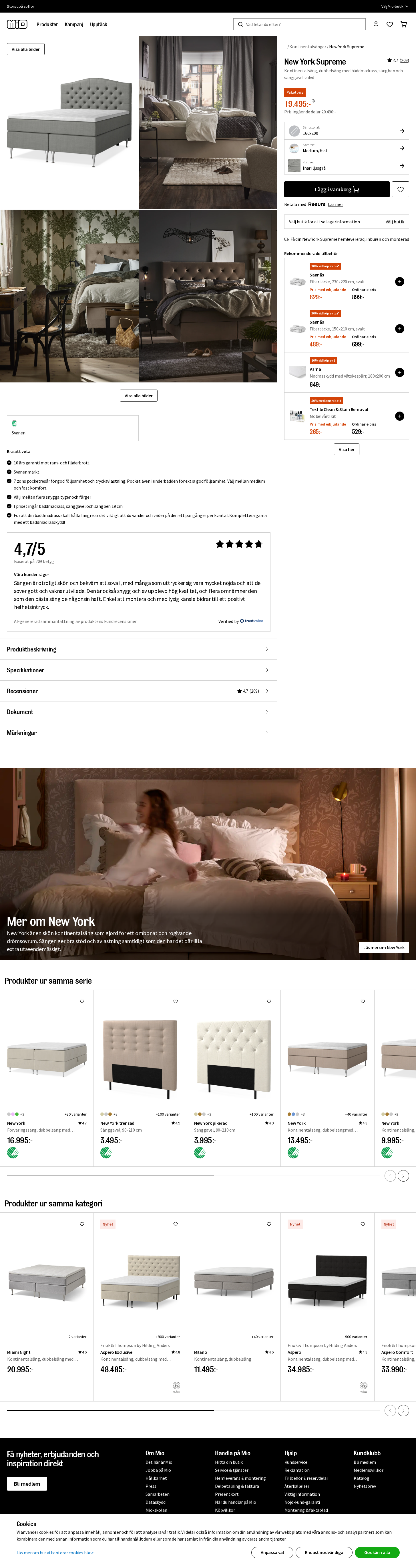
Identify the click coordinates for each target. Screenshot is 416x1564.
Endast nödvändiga (324, 1552)
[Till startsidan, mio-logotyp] (17, 24)
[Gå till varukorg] (403, 24)
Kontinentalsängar (307, 46)
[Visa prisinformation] (313, 101)
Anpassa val (272, 1552)
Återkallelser (296, 1486)
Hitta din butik (229, 1462)
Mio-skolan (156, 1510)
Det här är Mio (159, 1462)
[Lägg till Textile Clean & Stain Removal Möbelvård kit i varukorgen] (399, 416)
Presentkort (227, 1494)
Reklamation (297, 1470)
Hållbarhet (156, 1478)
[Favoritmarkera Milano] (269, 1224)
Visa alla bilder (26, 49)
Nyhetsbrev (365, 1486)
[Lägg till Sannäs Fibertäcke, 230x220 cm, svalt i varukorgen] (399, 281)
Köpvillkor (225, 1510)
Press (151, 1486)
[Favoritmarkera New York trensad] (175, 1001)
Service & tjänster (231, 1470)
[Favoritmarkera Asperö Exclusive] (175, 1224)
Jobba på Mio (158, 1470)
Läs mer (335, 204)
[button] (208, 122)
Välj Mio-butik (392, 6)
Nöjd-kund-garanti (302, 1502)
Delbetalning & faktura (237, 1486)
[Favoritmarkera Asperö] (362, 1224)
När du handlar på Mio (235, 1502)
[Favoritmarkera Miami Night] (82, 1224)
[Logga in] (376, 24)
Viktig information (302, 1494)
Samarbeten (157, 1494)
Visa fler (346, 449)
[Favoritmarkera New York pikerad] (269, 1001)
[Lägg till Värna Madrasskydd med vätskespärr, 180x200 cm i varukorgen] (399, 372)
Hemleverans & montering (240, 1478)
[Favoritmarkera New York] (82, 1001)
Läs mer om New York (384, 947)
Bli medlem (27, 1483)
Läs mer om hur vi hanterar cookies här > (55, 1552)
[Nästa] (403, 1176)
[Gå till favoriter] (389, 24)
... (285, 46)
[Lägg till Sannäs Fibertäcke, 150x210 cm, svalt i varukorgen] (399, 328)
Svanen (18, 433)
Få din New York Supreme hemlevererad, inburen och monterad (349, 239)
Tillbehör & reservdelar (306, 1478)
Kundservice (295, 1462)
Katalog (361, 1478)
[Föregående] (390, 1176)
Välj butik (395, 221)
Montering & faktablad (306, 1510)
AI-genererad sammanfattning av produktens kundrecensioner (75, 621)
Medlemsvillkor (368, 1470)
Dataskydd (155, 1502)
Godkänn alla (377, 1552)
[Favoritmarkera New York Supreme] (400, 189)
